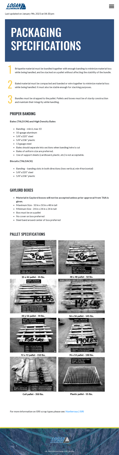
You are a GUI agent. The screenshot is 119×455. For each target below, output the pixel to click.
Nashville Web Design (56, 451)
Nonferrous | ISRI (75, 411)
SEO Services (69, 451)
